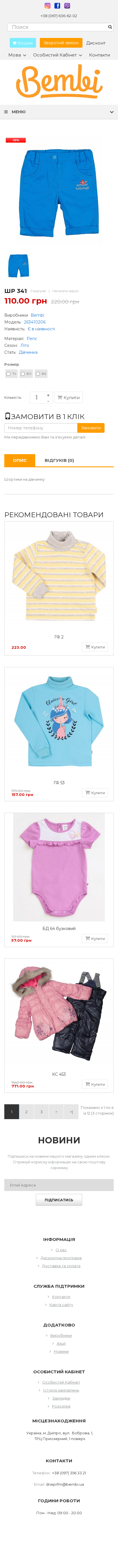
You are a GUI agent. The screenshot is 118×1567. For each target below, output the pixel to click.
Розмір (11, 364)
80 (29, 373)
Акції (61, 1343)
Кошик (24, 43)
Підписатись (59, 1200)
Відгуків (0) (59, 460)
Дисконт (95, 43)
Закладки (61, 1398)
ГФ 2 (59, 637)
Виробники (61, 1335)
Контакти (99, 55)
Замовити (91, 427)
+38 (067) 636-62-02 (59, 16)
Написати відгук (65, 291)
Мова (14, 55)
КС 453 (59, 1074)
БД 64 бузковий (59, 928)
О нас (61, 1249)
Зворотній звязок (61, 42)
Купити (72, 397)
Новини (61, 1351)
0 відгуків (38, 291)
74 (14, 373)
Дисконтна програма (61, 1257)
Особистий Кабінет (61, 1382)
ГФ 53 (59, 783)
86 (44, 373)
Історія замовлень (61, 1390)
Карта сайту (61, 1304)
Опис (20, 460)
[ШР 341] (18, 265)
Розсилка (61, 1406)
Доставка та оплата (61, 1265)
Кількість (12, 398)
